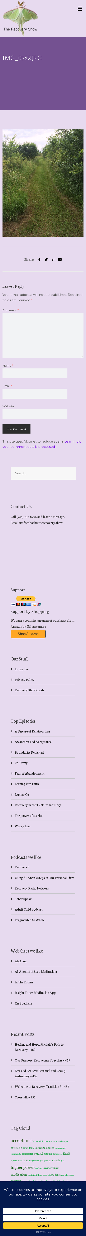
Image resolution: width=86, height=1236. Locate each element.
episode (59, 1154)
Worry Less (22, 826)
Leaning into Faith (27, 784)
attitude (16, 1147)
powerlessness (67, 1174)
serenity (16, 1180)
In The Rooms (24, 982)
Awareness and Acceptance (33, 741)
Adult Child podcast (29, 909)
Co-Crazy (21, 762)
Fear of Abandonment (29, 773)
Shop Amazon (28, 634)
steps (66, 1180)
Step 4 (50, 1180)
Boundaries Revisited (29, 752)
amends (59, 1141)
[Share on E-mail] (60, 259)
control (38, 1153)
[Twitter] (46, 259)
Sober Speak (23, 899)
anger (65, 1141)
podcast (56, 1174)
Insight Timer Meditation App (35, 992)
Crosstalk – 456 (25, 1097)
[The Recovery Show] (20, 18)
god (41, 1160)
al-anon (52, 1141)
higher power (22, 1167)
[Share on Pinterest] (53, 259)
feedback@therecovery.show (43, 522)
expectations (16, 1160)
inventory (48, 1167)
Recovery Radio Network (32, 888)
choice (50, 1147)
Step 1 (31, 1181)
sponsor (25, 1180)
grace (46, 1160)
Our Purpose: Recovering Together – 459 (42, 1060)
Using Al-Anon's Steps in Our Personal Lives (44, 877)
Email (7, 385)
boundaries (29, 1147)
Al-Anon (21, 961)
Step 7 (61, 1180)
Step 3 (44, 1180)
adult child (43, 1141)
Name (8, 365)
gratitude (54, 1160)
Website (8, 406)
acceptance (22, 1140)
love (56, 1167)
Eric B (66, 1153)
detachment (50, 1153)
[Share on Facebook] (39, 259)
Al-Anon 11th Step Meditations (36, 971)
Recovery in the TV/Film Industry (38, 805)
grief (63, 1160)
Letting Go (22, 794)
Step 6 (55, 1180)
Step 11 (38, 1180)
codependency (60, 1147)
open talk (47, 1174)
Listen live (22, 669)
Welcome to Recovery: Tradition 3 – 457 (42, 1086)
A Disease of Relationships (32, 731)
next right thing (35, 1174)
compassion (27, 1153)
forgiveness (34, 1160)
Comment (11, 310)
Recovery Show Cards (29, 690)
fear (25, 1159)
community (16, 1153)
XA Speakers (23, 1003)
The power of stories (29, 815)
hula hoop (38, 1168)
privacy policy (24, 679)
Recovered (22, 867)
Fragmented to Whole (30, 920)
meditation (19, 1174)
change (41, 1147)
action (35, 1141)
